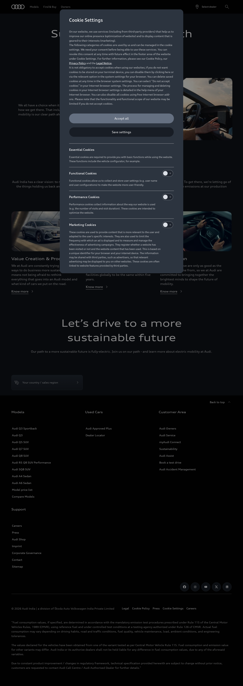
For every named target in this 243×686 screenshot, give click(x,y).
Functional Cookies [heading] (83, 173)
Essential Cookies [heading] (81, 150)
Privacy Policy (77, 63)
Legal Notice (104, 63)
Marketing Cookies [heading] (82, 225)
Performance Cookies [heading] (84, 197)
